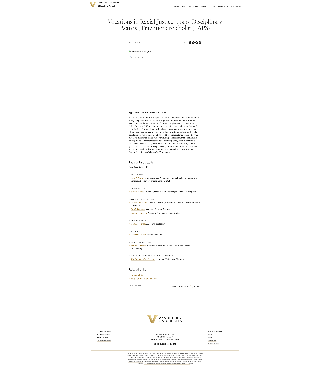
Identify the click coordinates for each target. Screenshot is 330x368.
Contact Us (169, 337)
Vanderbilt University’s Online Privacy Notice (165, 339)
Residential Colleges (103, 334)
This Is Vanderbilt (102, 337)
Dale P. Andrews (138, 178)
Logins (210, 337)
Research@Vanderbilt (104, 341)
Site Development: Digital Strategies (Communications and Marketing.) (166, 364)
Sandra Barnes (137, 191)
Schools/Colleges (236, 6)
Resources (204, 6)
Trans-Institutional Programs (180, 286)
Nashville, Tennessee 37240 (165, 334)
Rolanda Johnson (138, 224)
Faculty (212, 6)
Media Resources (213, 344)
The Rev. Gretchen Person (143, 259)
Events (210, 334)
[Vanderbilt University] (165, 319)
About (183, 6)
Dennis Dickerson (139, 202)
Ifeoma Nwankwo (139, 213)
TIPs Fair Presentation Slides (144, 279)
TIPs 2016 (197, 286)
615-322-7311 (161, 337)
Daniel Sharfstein (138, 234)
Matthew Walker (138, 245)
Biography (176, 6)
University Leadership (104, 331)
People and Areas (193, 6)
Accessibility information (135, 361)
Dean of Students (223, 6)
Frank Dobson (138, 209)
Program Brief (137, 275)
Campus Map (212, 341)
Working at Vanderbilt (215, 331)
